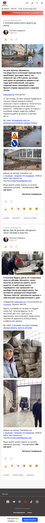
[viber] (19, 502)
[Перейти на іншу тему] (32, 3)
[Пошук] (37, 3)
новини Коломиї (17, 475)
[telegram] (13, 502)
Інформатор (8, 94)
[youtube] (25, 502)
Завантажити (30, 520)
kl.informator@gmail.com (21, 180)
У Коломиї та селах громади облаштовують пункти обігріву (20, 326)
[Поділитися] (11, 39)
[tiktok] (31, 502)
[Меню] (42, 3)
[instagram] (37, 502)
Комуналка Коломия (30, 218)
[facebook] (8, 502)
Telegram (18, 175)
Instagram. (30, 175)
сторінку (7, 304)
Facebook (9, 175)
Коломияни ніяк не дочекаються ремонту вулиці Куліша (20, 121)
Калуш (29, 512)
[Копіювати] (16, 39)
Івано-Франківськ (19, 512)
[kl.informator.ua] (5, 3)
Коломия (6, 218)
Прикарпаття (16, 218)
